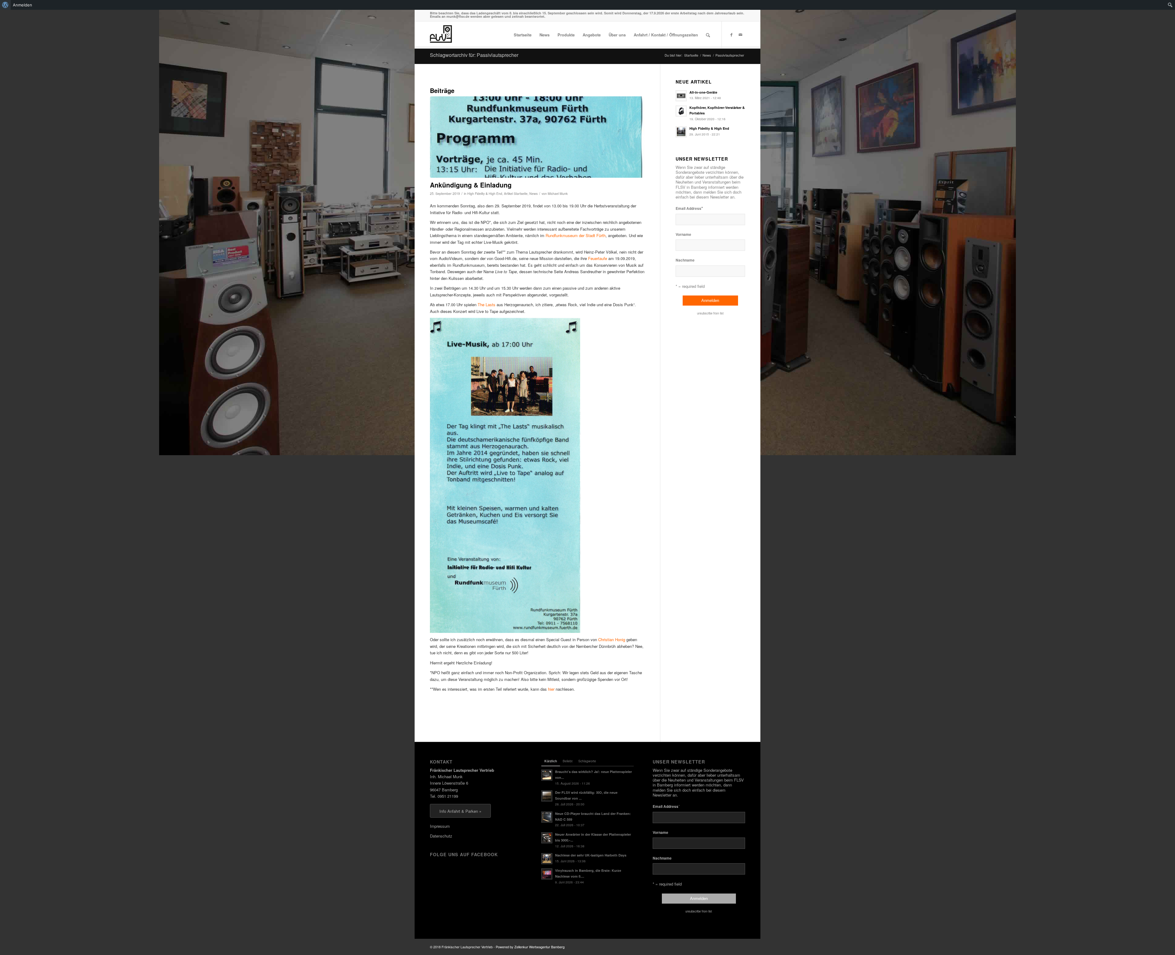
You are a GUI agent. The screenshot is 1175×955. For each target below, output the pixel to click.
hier (551, 689)
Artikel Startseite (516, 193)
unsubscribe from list (710, 313)
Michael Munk (558, 193)
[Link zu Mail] (740, 34)
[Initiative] (537, 137)
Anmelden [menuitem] (22, 4)
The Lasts (486, 304)
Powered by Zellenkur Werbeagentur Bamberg (530, 946)
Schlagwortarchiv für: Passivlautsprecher (474, 54)
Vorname (683, 234)
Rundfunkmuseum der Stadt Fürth (576, 235)
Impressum (440, 826)
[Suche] (708, 34)
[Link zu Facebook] (731, 34)
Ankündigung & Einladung (471, 184)
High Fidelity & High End (484, 193)
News (533, 193)
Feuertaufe (597, 258)
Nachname (685, 260)
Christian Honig (611, 639)
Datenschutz (441, 836)
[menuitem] (5, 5)
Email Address (689, 208)
